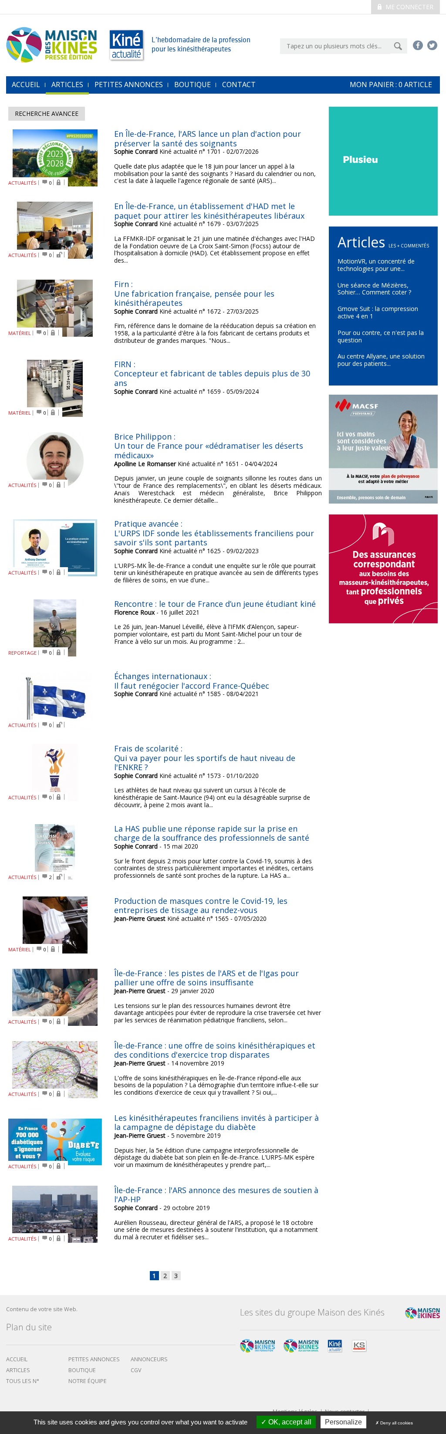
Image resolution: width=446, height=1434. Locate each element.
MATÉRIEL (19, 333)
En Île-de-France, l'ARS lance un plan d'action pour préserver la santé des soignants (207, 139)
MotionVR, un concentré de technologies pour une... (376, 265)
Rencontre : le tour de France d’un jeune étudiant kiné (215, 604)
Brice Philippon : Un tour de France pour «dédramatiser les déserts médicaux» (208, 445)
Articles (67, 84)
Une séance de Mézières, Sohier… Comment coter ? (374, 289)
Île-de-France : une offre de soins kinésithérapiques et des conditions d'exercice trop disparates (214, 1050)
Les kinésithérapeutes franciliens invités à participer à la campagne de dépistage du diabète (216, 1123)
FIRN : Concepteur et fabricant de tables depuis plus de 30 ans (212, 373)
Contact (239, 84)
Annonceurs (149, 1359)
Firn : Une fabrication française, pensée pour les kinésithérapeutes (194, 293)
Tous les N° (22, 1381)
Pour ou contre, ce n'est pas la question (381, 336)
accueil (26, 84)
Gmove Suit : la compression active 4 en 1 (378, 312)
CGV (136, 1370)
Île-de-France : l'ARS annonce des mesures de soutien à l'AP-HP (216, 1195)
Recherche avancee (46, 113)
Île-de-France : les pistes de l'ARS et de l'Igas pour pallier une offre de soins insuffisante (206, 978)
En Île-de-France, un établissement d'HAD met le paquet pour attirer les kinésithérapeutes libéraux (209, 211)
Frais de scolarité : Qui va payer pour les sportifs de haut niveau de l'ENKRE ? (204, 757)
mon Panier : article (391, 84)
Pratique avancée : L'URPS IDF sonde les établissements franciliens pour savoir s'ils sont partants (214, 533)
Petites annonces (129, 84)
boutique (82, 1370)
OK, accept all (289, 1422)
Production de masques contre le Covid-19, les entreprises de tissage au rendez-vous (200, 906)
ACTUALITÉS (22, 182)
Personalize (343, 1422)
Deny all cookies (396, 1422)
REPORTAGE (22, 652)
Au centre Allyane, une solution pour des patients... (381, 360)
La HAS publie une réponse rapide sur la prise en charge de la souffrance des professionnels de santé (211, 833)
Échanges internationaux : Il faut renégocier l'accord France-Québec (191, 681)
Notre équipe (87, 1381)
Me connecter (408, 7)
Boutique (192, 84)
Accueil (16, 1359)
